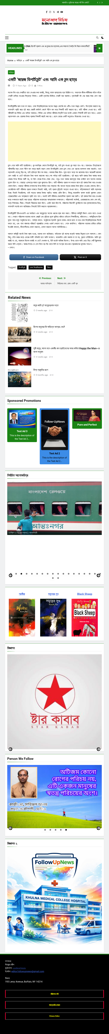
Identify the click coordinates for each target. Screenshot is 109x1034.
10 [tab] (58, 574)
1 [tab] (45, 830)
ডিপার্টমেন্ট (22, 267)
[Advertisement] (54, 141)
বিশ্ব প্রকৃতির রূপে (40, 369)
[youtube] (62, 12)
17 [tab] (95, 574)
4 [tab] (26, 574)
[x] (54, 12)
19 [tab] (53, 578)
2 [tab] (16, 574)
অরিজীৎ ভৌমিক (45, 542)
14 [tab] (79, 574)
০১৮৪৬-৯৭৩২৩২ (19, 968)
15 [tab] (84, 574)
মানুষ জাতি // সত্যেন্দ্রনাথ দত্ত (45, 305)
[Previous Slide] (98, 2)
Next (98, 749)
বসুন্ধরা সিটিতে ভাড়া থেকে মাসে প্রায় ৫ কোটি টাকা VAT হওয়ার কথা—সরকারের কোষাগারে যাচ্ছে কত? (53, 3)
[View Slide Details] (54, 508)
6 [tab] (37, 574)
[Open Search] (97, 37)
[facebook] (46, 12)
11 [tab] (63, 574)
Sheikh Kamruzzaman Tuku (33, 825)
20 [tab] (58, 578)
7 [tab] (42, 574)
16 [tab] (89, 574)
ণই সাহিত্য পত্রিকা (27, 746)
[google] (58, 12)
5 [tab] (32, 574)
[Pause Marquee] (99, 48)
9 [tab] (53, 574)
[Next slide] (102, 2)
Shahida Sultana (45, 532)
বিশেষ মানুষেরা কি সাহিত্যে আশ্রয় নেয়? (49, 326)
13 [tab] (74, 574)
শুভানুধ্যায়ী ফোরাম (54, 1005)
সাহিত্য (11, 72)
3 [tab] (21, 574)
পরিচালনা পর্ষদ (55, 994)
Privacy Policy (54, 1016)
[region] (54, 529)
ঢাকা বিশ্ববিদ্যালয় (36, 267)
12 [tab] (68, 574)
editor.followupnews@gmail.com (27, 971)
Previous (10, 749)
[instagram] (50, 12)
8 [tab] (47, 574)
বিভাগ (49, 267)
